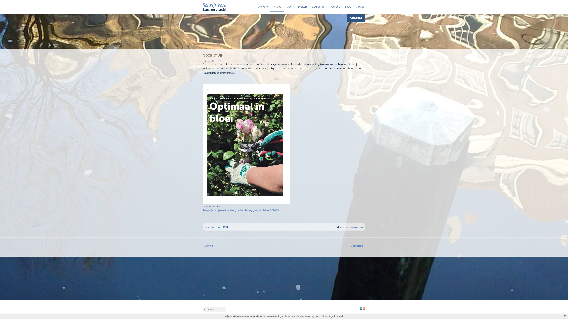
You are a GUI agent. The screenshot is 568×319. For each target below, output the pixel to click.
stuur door (214, 227)
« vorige (208, 245)
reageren (357, 227)
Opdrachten (319, 6)
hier (298, 316)
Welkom (263, 6)
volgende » (358, 245)
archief (356, 17)
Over (290, 6)
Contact (360, 6)
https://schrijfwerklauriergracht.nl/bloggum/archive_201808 (241, 210)
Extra (348, 6)
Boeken (302, 6)
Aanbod (335, 6)
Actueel (277, 6)
